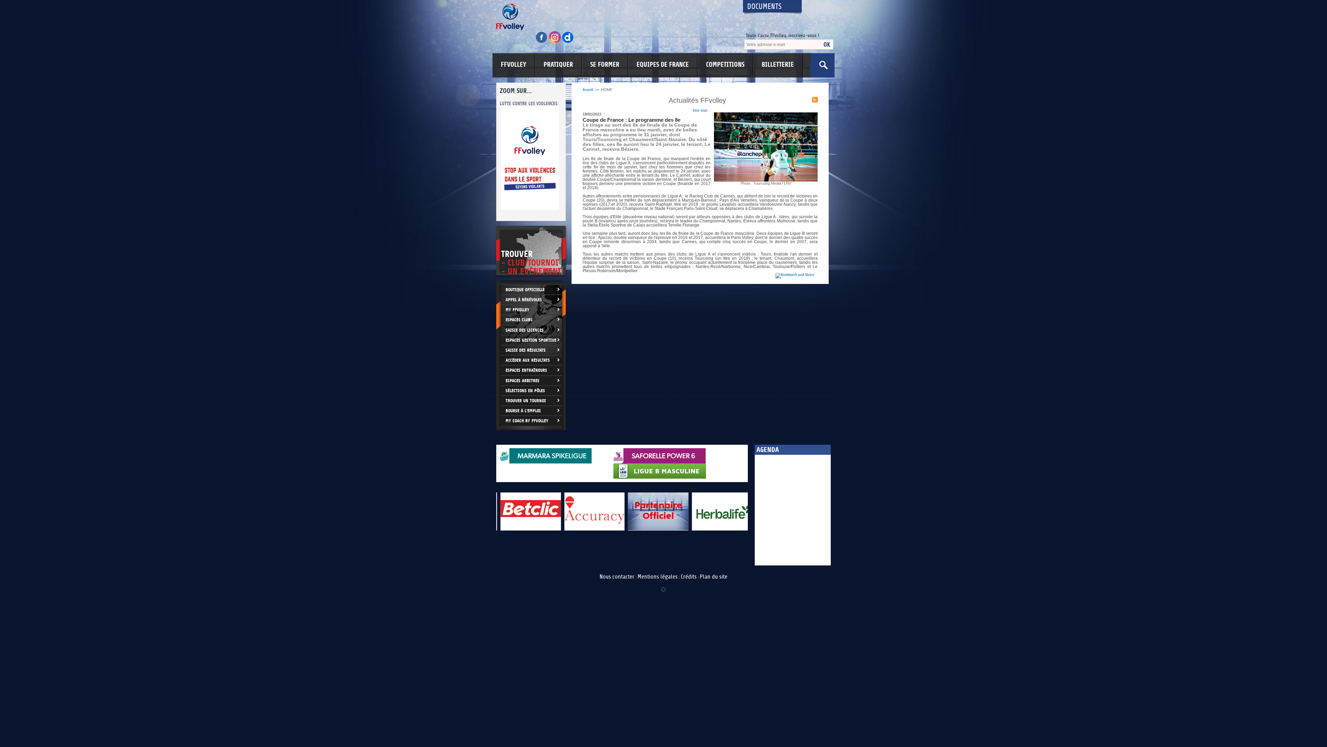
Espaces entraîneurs (526, 370)
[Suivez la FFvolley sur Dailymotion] (568, 42)
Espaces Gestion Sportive (531, 340)
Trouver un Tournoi (526, 400)
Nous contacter (617, 577)
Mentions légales (658, 577)
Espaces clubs (519, 319)
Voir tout (700, 110)
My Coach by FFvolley (527, 420)
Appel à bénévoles (524, 299)
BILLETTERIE (778, 64)
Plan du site (713, 577)
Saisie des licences (525, 330)
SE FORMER (604, 64)
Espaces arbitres (522, 380)
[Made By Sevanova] (663, 586)
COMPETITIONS (725, 64)
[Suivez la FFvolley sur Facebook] (542, 42)
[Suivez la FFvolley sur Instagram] (555, 42)
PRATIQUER (558, 64)
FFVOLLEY (513, 64)
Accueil (588, 90)
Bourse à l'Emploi (523, 410)
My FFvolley (517, 309)
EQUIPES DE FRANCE (663, 64)
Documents (764, 6)
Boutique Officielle (525, 289)
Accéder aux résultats (528, 360)
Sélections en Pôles (525, 390)
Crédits (689, 577)
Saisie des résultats (526, 350)
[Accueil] (613, 16)
